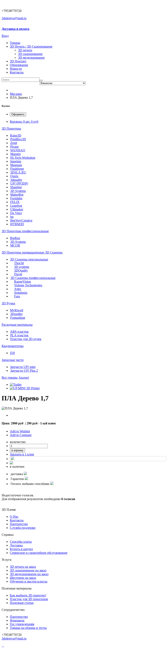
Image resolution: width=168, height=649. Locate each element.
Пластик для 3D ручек (25, 339)
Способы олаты (21, 541)
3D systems (21, 267)
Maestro (15, 154)
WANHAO (17, 150)
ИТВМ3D (17, 224)
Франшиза (17, 620)
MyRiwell (16, 310)
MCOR (15, 245)
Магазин (16, 94)
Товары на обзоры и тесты (28, 628)
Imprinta (15, 161)
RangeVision (22, 281)
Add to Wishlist (20, 431)
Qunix (14, 176)
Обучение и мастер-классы (28, 581)
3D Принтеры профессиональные (25, 231)
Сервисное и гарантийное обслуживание (38, 552)
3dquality (16, 180)
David (18, 274)
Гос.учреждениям (22, 624)
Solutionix (20, 292)
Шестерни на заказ (23, 577)
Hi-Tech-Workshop (22, 157)
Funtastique (17, 317)
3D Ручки (8, 303)
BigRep (15, 238)
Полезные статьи (22, 602)
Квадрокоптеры (13, 346)
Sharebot (16, 187)
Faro (17, 296)
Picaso (14, 146)
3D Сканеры (53, 252)
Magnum (16, 165)
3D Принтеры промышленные (23, 252)
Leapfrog (16, 205)
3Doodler (16, 314)
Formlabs (16, 198)
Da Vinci (16, 213)
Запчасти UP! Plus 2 (24, 370)
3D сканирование (30, 54)
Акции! (23, 377)
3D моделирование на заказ (29, 574)
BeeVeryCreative (21, 220)
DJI (12, 353)
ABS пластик (19, 331)
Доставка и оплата (15, 29)
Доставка (16, 545)
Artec (17, 289)
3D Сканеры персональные (29, 259)
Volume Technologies (28, 285)
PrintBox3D (18, 139)
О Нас (14, 516)
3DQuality (21, 270)
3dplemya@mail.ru (14, 18)
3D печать (25, 50)
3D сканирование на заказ (28, 570)
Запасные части (13, 360)
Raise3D (15, 135)
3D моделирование (31, 57)
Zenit (13, 143)
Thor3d (19, 263)
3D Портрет (18, 61)
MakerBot (16, 194)
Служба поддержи (22, 527)
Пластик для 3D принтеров (29, 599)
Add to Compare (21, 435)
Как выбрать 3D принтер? (28, 595)
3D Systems (18, 191)
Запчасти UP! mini (22, 367)
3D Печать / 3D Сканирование (31, 46)
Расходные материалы (17, 324)
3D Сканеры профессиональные (33, 278)
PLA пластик (19, 335)
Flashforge (17, 168)
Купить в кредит (21, 549)
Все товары (10, 377)
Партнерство (19, 616)
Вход (5, 36)
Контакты (17, 72)
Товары (15, 43)
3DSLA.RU (18, 172)
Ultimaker (16, 209)
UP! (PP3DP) (19, 183)
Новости (16, 68)
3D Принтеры (11, 128)
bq (12, 216)
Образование (19, 65)
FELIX (15, 202)
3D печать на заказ (23, 566)
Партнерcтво (19, 524)
